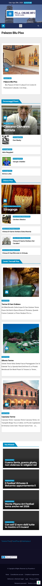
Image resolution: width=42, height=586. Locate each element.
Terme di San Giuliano (11, 304)
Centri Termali (5, 300)
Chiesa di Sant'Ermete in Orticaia (15, 253)
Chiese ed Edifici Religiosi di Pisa (12, 206)
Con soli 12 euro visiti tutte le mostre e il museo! (20, 525)
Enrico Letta (6, 174)
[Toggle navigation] (20, 26)
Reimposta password (20, 583)
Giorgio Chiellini (19, 162)
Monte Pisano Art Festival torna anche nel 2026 (19, 505)
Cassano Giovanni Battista (16, 128)
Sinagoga (10, 209)
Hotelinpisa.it (26, 541)
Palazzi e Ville (7, 78)
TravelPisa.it (16, 541)
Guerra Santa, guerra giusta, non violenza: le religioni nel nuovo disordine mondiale (21, 465)
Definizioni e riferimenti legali (15, 579)
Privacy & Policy (34, 579)
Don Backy (17, 140)
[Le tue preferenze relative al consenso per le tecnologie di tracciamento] (38, 582)
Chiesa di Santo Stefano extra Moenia (16, 232)
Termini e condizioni (33, 583)
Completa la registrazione (32, 574)
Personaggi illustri (8, 123)
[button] (38, 25)
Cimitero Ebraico (19, 219)
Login (26, 579)
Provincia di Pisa (9, 459)
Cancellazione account (16, 574)
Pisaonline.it (31, 568)
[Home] (3, 26)
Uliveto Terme (8, 360)
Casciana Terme (8, 417)
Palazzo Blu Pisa (10, 82)
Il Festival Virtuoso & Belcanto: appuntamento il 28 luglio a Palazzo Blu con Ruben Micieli (20, 487)
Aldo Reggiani (7, 152)
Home (7, 574)
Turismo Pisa (6, 541)
